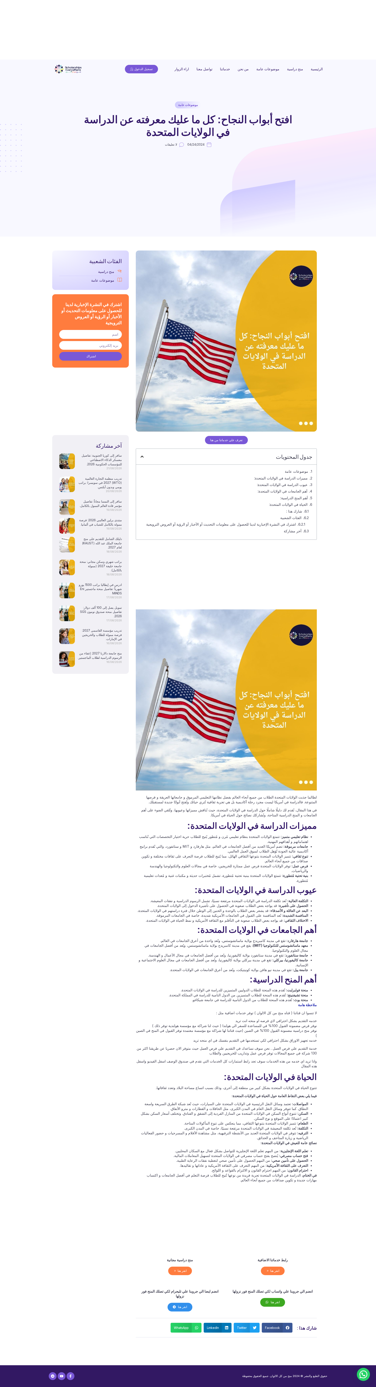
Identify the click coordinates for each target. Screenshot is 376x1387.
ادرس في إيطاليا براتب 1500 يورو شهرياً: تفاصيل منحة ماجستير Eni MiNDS (100, 589)
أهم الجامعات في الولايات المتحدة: (282, 491)
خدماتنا (225, 69)
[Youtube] (61, 1376)
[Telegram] (53, 1376)
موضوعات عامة (267, 69)
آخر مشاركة (292, 531)
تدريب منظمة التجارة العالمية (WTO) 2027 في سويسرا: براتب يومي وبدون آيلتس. (100, 483)
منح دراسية (295, 69)
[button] (142, 456)
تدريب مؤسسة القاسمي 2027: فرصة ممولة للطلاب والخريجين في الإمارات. (102, 635)
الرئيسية (317, 69)
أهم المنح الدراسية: (294, 498)
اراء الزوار (182, 69)
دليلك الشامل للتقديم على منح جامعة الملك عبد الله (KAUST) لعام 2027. (102, 543)
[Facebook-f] (70, 1376)
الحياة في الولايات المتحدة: (288, 504)
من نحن (243, 69)
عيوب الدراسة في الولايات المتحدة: (282, 485)
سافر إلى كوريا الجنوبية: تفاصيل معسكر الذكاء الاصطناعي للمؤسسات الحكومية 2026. (102, 460)
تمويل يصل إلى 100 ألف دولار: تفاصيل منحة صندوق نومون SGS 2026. (101, 612)
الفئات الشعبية (290, 518)
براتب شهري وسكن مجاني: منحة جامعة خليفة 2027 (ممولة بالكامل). (101, 566)
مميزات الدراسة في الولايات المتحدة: (281, 478)
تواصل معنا (204, 69)
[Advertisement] (245, 30)
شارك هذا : (294, 511)
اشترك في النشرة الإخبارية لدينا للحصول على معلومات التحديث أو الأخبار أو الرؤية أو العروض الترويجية (221, 524)
